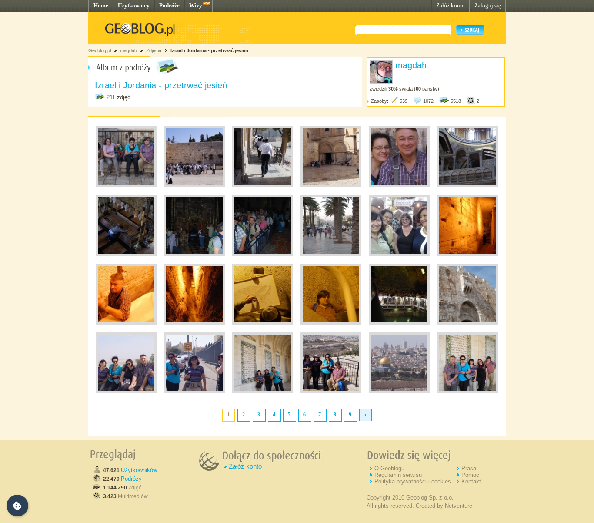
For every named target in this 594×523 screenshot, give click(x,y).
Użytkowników (139, 470)
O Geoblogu (389, 468)
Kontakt (471, 481)
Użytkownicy (134, 5)
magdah (128, 50)
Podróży (131, 479)
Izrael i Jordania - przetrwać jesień (209, 50)
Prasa (468, 468)
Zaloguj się (487, 5)
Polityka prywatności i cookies (412, 481)
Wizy (195, 5)
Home (100, 5)
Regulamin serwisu (398, 475)
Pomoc (470, 475)
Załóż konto (450, 5)
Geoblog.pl (99, 50)
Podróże (169, 5)
